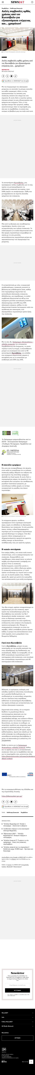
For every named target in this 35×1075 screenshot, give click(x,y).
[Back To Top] (31, 1062)
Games (10, 864)
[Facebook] (3, 76)
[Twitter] (7, 76)
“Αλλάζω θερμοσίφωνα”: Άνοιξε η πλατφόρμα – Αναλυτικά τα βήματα (15, 825)
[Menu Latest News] (32, 2)
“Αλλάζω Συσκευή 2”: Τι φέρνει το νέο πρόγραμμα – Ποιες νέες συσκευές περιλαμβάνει (16, 842)
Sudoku (4, 866)
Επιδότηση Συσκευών (16, 8)
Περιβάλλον (5, 8)
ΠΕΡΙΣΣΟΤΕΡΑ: (6, 821)
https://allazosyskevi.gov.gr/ (12, 796)
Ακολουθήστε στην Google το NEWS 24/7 (14, 857)
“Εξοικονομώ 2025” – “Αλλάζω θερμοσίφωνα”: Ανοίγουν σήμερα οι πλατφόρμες (15, 835)
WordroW (9, 866)
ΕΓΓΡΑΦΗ (17, 1038)
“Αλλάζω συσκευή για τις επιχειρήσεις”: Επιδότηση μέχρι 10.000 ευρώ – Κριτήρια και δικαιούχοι (18, 849)
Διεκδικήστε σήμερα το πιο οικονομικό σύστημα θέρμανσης (16, 830)
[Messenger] (11, 76)
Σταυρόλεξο (25, 864)
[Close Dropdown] (32, 1012)
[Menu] (3, 2)
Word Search (17, 866)
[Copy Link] (15, 76)
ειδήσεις (13, 859)
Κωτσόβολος (18, 182)
